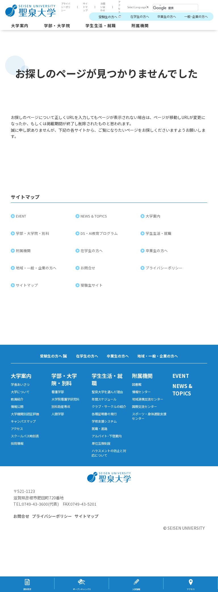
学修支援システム (104, 421)
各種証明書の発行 (104, 414)
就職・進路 (99, 428)
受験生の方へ (107, 16)
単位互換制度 (101, 443)
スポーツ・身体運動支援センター (149, 416)
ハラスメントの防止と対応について (109, 452)
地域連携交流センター (147, 399)
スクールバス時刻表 (25, 436)
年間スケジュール (104, 399)
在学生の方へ (139, 16)
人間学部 (57, 414)
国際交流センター (144, 406)
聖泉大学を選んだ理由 (107, 391)
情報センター (141, 391)
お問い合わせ (102, 7)
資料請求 (27, 589)
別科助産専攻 (60, 406)
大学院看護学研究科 (65, 399)
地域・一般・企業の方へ (36, 268)
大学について (20, 391)
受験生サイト (92, 285)
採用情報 (17, 443)
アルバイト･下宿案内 (106, 436)
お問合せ (88, 268)
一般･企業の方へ (196, 16)
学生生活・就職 (100, 25)
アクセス (119, 7)
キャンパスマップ (23, 421)
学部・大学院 (57, 25)
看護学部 (57, 391)
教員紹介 (17, 399)
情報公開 (17, 406)
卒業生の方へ (166, 16)
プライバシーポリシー (65, 7)
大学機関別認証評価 (25, 414)
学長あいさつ (20, 384)
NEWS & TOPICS (94, 216)
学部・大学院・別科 (32, 233)
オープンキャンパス (82, 589)
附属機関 (140, 25)
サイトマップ (85, 7)
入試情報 (136, 589)
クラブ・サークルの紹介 (109, 406)
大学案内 (20, 25)
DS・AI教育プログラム (99, 233)
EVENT (21, 216)
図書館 (136, 384)
